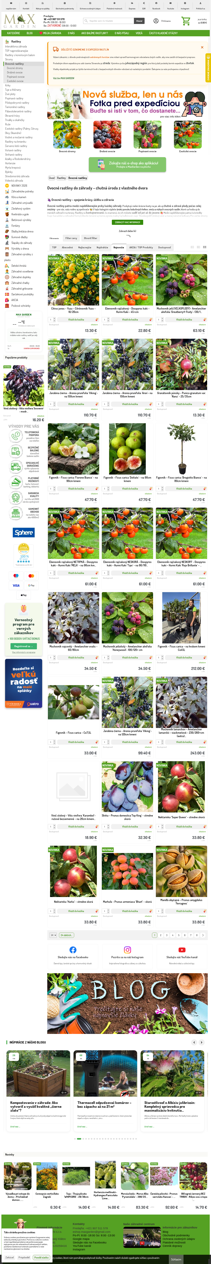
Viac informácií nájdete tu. (56, 1260)
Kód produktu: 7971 (125, 916)
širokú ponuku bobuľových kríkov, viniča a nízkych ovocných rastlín (148, 209)
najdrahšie (102, 247)
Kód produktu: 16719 (179, 832)
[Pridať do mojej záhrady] (85, 325)
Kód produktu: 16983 (71, 494)
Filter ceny (71, 238)
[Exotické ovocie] (188, 137)
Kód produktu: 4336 (179, 410)
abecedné (67, 247)
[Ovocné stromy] (67, 137)
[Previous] (194, 1042)
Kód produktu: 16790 (71, 748)
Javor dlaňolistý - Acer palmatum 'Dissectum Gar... (76, 1196)
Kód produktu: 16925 (125, 663)
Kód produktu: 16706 (179, 916)
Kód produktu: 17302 (71, 325)
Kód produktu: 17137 (179, 325)
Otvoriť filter (90, 238)
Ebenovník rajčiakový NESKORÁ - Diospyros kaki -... (23, 410)
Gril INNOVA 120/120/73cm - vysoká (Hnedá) (47, 1196)
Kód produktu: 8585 (179, 748)
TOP (54, 247)
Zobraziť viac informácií (127, 222)
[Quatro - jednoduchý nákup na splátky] (23, 683)
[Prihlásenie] (161, 21)
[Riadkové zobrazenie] (192, 247)
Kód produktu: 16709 (125, 832)
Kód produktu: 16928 (71, 663)
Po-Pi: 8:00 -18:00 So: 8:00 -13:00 (94, 1235)
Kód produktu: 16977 (71, 578)
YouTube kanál (82, 1245)
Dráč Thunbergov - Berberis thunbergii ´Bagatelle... (17, 1196)
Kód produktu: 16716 (71, 832)
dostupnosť (164, 247)
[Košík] (193, 21)
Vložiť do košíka (76, 319)
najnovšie (119, 247)
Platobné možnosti (174, 1242)
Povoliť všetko (41, 1257)
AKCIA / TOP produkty (141, 247)
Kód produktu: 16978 (125, 578)
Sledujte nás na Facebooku (89, 1242)
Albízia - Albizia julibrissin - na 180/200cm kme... (134, 1195)
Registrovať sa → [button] (23, 646)
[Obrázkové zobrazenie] (205, 247)
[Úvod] (20, 21)
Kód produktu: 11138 (179, 578)
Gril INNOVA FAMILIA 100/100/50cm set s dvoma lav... (105, 1196)
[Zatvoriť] (202, 47)
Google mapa (81, 1239)
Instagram (79, 1249)
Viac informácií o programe (23, 652)
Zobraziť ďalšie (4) (127, 231)
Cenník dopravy (172, 1245)
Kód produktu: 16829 (71, 410)
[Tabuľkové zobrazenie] (198, 247)
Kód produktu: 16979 (179, 494)
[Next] (201, 1042)
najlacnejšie (84, 247)
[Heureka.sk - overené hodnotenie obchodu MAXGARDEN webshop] (24, 566)
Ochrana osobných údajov (179, 1239)
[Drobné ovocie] (107, 137)
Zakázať (9, 1257)
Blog (165, 1231)
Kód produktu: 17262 (125, 325)
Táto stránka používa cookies (19, 1232)
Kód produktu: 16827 (125, 410)
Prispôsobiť (24, 1257)
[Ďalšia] (202, 935)
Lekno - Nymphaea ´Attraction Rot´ (164, 1195)
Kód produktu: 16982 (125, 494)
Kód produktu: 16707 (71, 916)
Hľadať (139, 21)
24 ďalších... (66, 935)
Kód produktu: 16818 (125, 748)
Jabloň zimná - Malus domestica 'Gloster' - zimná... (193, 1196)
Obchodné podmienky (176, 1235)
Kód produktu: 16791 (179, 663)
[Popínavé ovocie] (147, 137)
